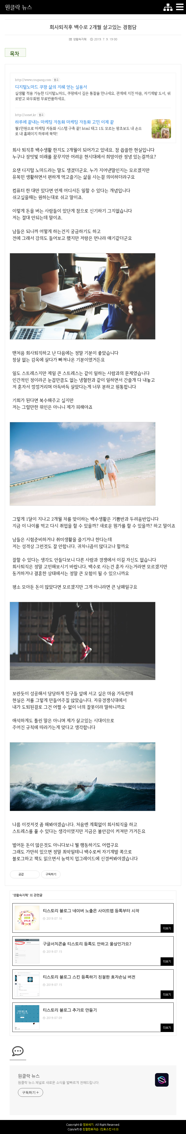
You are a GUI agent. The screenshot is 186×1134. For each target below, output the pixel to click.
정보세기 (88, 1124)
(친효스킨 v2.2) (109, 1129)
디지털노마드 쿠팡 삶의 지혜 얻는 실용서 (51, 87)
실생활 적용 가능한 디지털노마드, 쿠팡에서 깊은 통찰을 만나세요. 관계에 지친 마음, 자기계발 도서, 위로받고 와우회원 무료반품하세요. (92, 96)
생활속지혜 (79, 39)
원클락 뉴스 (18, 7)
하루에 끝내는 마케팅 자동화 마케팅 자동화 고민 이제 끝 (64, 122)
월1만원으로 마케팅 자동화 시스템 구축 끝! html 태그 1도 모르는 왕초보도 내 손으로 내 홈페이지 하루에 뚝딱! (78, 131)
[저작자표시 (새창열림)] (63, 874)
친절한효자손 (91, 1129)
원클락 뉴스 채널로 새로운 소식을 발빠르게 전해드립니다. (59, 1082)
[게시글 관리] (34, 874)
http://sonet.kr (25, 115)
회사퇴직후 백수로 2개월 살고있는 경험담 (93, 27)
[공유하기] (28, 874)
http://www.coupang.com (33, 80)
